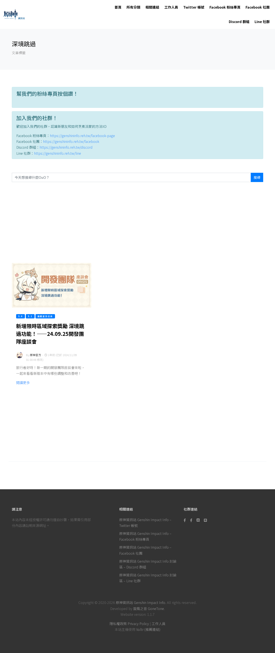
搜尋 (257, 177)
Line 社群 (262, 21)
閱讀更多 (23, 382)
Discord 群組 (239, 21)
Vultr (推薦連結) (148, 629)
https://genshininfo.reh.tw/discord (66, 147)
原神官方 (35, 355)
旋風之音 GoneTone (148, 608)
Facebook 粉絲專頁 (224, 7)
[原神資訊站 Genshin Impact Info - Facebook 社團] (191, 520)
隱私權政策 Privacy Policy (129, 623)
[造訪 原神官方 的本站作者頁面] (19, 358)
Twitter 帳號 (193, 7)
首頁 (118, 7)
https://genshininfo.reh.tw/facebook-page (82, 135)
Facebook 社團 (258, 7)
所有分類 (133, 7)
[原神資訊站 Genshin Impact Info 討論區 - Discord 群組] (198, 520)
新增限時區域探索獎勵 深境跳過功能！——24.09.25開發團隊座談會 (50, 333)
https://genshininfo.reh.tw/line (57, 153)
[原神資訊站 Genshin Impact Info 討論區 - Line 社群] (205, 520)
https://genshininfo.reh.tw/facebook (71, 141)
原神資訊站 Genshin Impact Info (140, 602)
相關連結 (152, 7)
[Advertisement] (137, 222)
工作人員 (171, 7)
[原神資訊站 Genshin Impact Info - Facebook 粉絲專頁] (186, 520)
